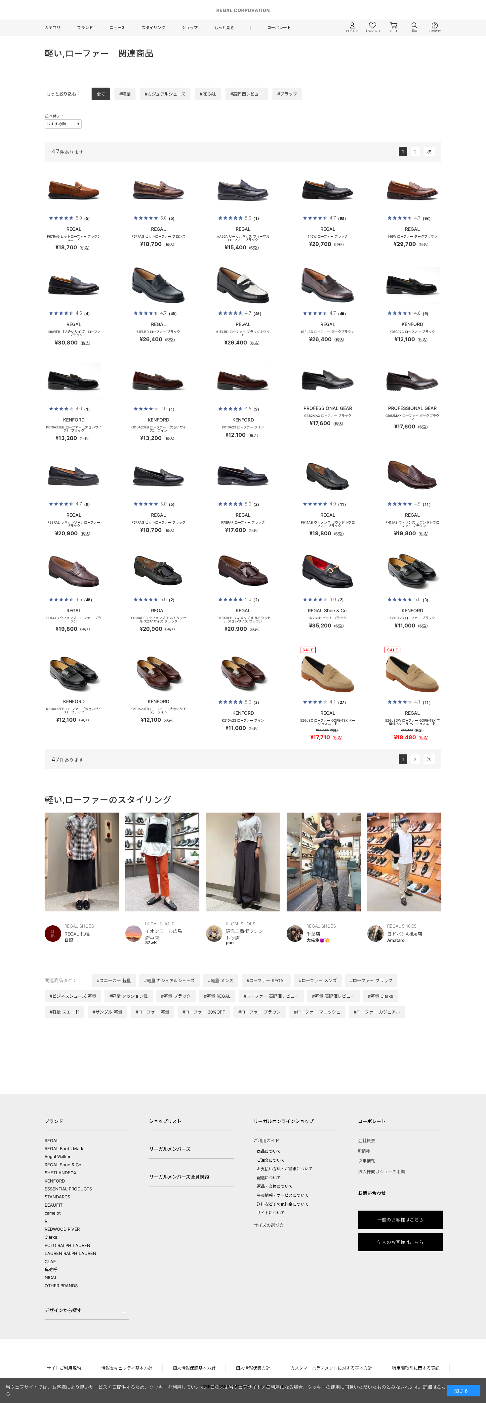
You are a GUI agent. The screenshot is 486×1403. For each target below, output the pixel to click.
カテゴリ (53, 27)
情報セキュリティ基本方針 (126, 1368)
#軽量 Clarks (380, 996)
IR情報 (364, 1150)
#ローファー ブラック (371, 980)
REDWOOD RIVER (62, 1229)
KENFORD (55, 1180)
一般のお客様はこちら (400, 1220)
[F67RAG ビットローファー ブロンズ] (158, 190)
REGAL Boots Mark (64, 1148)
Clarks (51, 1237)
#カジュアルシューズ (165, 94)
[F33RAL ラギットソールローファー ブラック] (73, 476)
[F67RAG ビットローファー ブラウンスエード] (73, 190)
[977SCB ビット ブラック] (327, 571)
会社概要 (366, 1140)
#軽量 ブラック (176, 996)
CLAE (50, 1261)
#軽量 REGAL (217, 996)
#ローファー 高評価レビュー (271, 996)
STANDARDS (57, 1196)
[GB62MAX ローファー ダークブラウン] (412, 380)
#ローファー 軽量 (152, 1012)
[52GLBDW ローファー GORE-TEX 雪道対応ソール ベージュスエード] (412, 674)
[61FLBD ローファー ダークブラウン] (327, 285)
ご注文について (271, 1160)
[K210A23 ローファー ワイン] (243, 674)
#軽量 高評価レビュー (333, 996)
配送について (269, 1177)
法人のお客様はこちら (400, 1242)
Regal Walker (58, 1156)
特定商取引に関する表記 (415, 1368)
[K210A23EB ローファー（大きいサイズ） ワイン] (158, 674)
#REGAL (208, 94)
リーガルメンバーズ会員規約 (179, 1177)
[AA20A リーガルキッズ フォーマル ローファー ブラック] (243, 190)
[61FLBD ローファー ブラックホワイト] (243, 285)
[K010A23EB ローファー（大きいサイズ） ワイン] (158, 380)
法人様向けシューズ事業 (381, 1171)
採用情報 (366, 1161)
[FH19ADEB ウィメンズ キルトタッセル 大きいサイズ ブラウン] (243, 571)
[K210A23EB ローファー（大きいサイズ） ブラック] (73, 674)
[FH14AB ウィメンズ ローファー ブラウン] (73, 571)
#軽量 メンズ (220, 980)
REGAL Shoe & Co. (64, 1164)
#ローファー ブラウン (259, 1012)
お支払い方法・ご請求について (284, 1168)
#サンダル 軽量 (107, 1012)
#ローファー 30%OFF (203, 1012)
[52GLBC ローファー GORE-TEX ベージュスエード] (327, 674)
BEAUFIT (53, 1205)
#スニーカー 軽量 (114, 980)
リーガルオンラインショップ (284, 1121)
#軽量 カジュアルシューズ (169, 980)
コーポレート (279, 27)
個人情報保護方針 (253, 1368)
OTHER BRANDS (61, 1285)
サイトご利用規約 (64, 1368)
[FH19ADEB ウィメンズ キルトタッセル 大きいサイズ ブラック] (158, 571)
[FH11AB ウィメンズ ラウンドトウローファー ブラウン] (412, 476)
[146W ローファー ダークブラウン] (412, 190)
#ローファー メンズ (318, 980)
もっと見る (224, 27)
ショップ (190, 27)
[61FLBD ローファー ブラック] (158, 285)
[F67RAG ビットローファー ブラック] (158, 476)
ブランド (85, 27)
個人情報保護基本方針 (194, 1368)
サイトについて (271, 1212)
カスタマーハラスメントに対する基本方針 (331, 1368)
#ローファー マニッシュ (317, 1012)
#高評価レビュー (246, 94)
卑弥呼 (51, 1269)
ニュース (117, 27)
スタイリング (153, 27)
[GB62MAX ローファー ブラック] (327, 380)
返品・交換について (275, 1186)
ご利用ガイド (266, 1140)
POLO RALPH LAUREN (67, 1245)
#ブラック (287, 94)
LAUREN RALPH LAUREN (70, 1253)
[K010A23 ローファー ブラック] (412, 285)
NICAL (51, 1277)
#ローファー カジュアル (377, 1012)
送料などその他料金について (282, 1204)
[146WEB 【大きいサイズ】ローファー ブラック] (73, 285)
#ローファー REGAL (266, 980)
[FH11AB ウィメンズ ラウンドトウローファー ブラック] (327, 476)
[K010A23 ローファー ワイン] (243, 380)
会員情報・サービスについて (282, 1195)
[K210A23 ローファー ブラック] (412, 571)
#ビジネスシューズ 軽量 (73, 996)
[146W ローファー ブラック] (327, 190)
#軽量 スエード (64, 1012)
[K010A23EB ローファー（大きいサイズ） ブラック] (73, 380)
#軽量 (125, 94)
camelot (53, 1213)
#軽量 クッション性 (128, 996)
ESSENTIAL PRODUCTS (68, 1188)
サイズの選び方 (269, 1225)
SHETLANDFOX (60, 1172)
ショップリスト (165, 1121)
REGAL (52, 1140)
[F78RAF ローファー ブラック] (243, 476)
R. (47, 1221)
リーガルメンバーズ (169, 1149)
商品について (269, 1151)
